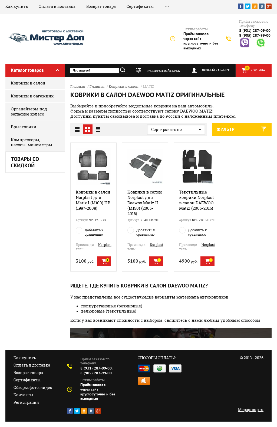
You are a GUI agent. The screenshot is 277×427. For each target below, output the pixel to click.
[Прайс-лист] (98, 129)
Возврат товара (101, 6)
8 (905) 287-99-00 (255, 35)
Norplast (104, 244)
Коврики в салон (28, 83)
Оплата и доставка (57, 6)
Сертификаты (140, 6)
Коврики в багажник (32, 96)
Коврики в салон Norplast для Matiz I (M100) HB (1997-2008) (93, 200)
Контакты (23, 394)
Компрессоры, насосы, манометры (31, 142)
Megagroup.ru (250, 409)
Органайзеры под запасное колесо (29, 111)
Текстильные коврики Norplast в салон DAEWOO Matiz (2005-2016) (196, 200)
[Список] (77, 129)
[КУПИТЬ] (104, 261)
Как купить (16, 6)
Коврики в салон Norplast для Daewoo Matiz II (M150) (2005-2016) (144, 202)
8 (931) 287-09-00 (255, 30)
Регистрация (26, 402)
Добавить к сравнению (94, 232)
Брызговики (23, 126)
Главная (77, 86)
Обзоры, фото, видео (33, 387)
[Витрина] (88, 129)
